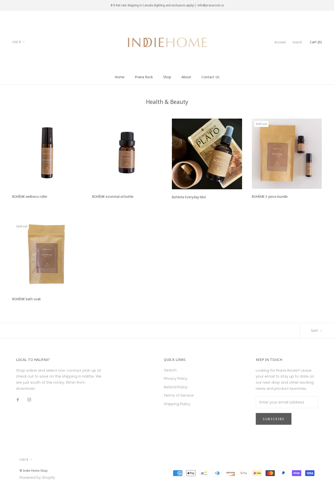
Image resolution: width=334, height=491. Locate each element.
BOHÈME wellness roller (29, 196)
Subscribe (273, 419)
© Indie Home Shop (34, 470)
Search (297, 42)
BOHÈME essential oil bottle (113, 196)
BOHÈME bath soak (26, 299)
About (186, 76)
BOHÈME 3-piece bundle (270, 196)
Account (280, 42)
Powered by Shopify (37, 477)
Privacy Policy (175, 378)
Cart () (316, 41)
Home (119, 76)
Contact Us (210, 76)
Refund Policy (176, 387)
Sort (315, 330)
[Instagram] (29, 400)
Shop (167, 76)
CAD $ (16, 42)
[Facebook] (18, 400)
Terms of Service (179, 395)
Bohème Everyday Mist (189, 197)
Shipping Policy (177, 403)
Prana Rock (144, 76)
